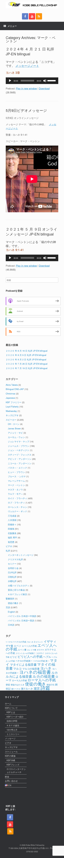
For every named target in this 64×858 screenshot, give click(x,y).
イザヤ (48, 641)
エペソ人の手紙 (29, 645)
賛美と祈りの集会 (16, 589)
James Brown (14, 428)
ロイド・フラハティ (17, 498)
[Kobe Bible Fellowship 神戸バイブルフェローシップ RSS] (39, 16)
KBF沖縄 (11, 760)
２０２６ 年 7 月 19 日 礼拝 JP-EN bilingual (26, 368)
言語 (8, 607)
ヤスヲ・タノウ (15, 489)
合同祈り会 (13, 568)
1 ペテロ (9, 641)
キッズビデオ (12, 415)
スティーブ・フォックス (19, 454)
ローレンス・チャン (17, 507)
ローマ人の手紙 (19, 680)
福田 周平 (12, 537)
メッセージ (10, 738)
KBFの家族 (10, 755)
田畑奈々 (12, 524)
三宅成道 (12, 515)
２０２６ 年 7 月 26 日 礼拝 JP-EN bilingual (26, 363)
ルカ (55, 672)
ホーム (8, 703)
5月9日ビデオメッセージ (26, 110)
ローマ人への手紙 (42, 679)
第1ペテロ (15, 688)
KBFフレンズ (13, 764)
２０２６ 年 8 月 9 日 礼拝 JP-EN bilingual (26, 355)
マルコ (17, 668)
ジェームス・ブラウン (18, 445)
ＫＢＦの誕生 (13, 725)
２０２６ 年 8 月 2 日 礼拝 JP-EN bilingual (26, 359)
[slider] (52, 80)
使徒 (8, 684)
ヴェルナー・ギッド (17, 511)
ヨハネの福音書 (35, 672)
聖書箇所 (10, 598)
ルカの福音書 (44, 676)
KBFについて (11, 707)
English (11, 611)
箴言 (37, 688)
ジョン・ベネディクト (18, 450)
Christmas (10, 393)
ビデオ (9, 546)
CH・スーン (13, 424)
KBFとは (11, 712)
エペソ (17, 645)
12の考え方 (12, 729)
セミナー (12, 563)
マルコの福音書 (31, 668)
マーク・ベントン (16, 485)
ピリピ (13, 656)
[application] (32, 80)
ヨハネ (46, 668)
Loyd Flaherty (12, 406)
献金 (7, 776)
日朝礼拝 (12, 576)
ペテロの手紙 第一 (41, 660)
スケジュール (11, 751)
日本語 (11, 624)
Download (44, 88)
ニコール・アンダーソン (19, 463)
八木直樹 (12, 520)
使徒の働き (13, 603)
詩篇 (45, 687)
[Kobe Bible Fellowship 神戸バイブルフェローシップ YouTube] (32, 16)
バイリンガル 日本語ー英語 (21, 620)
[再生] (10, 80)
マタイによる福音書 (23, 664)
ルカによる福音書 (19, 676)
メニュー (12, 26)
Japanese (10, 397)
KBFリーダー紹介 (15, 716)
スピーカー (11, 419)
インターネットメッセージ (20, 554)
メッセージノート (27, 65)
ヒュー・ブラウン (16, 472)
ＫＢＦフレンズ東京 (17, 594)
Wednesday (11, 411)
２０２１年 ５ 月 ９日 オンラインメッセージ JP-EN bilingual (31, 231)
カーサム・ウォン (16, 437)
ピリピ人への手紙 (30, 656)
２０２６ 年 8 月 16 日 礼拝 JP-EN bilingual (26, 350)
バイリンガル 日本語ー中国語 (22, 616)
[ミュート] (44, 80)
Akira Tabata (12, 384)
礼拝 (8, 550)
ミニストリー (13, 734)
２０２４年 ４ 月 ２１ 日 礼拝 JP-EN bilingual (30, 51)
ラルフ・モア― (15, 493)
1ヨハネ (30, 641)
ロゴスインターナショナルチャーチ (16, 770)
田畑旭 (11, 528)
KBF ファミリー (13, 402)
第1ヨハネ (27, 689)
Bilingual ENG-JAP (15, 389)
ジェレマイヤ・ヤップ (18, 441)
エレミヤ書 (31, 650)
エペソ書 (22, 649)
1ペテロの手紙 (19, 641)
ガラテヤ (40, 649)
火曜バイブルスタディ (18, 585)
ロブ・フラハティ (16, 502)
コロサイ (40, 653)
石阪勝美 (12, 533)
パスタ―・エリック (17, 467)
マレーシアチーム (16, 480)
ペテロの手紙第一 (23, 660)
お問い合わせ (11, 780)
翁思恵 (11, 541)
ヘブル (47, 656)
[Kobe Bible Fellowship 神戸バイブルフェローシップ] (32, 5)
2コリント (38, 641)
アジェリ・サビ (15, 432)
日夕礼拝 (12, 572)
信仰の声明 (12, 720)
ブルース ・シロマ (17, 476)
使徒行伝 (50, 684)
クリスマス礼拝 (15, 559)
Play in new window (26, 88)
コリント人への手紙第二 (25, 653)
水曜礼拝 (12, 581)
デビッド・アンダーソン (19, 458)
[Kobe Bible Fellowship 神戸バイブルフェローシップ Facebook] (25, 16)
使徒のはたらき (17, 684)
